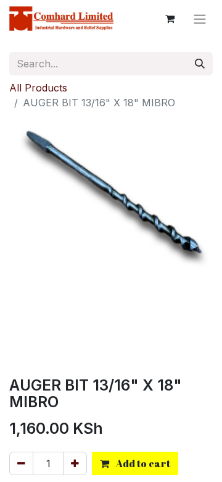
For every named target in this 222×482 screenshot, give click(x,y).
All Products (38, 88)
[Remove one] (21, 463)
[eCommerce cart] (169, 18)
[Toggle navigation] (200, 18)
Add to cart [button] (142, 463)
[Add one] (75, 463)
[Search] (200, 63)
